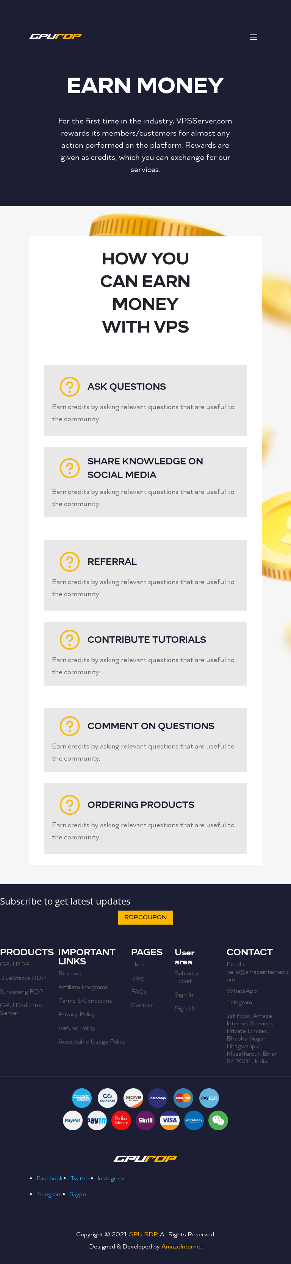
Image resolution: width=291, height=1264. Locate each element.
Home (139, 964)
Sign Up (186, 1008)
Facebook (49, 1178)
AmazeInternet (181, 1246)
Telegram (239, 1002)
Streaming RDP (21, 991)
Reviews (69, 973)
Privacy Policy (76, 1014)
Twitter (80, 1178)
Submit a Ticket (186, 977)
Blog (137, 978)
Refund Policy (76, 1028)
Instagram (110, 1178)
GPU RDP (14, 964)
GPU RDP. (143, 1234)
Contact (142, 1005)
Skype (77, 1194)
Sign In (184, 994)
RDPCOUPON (145, 917)
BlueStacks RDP (22, 978)
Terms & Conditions (85, 1001)
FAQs (139, 991)
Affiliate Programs (83, 987)
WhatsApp (242, 991)
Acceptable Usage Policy (91, 1041)
